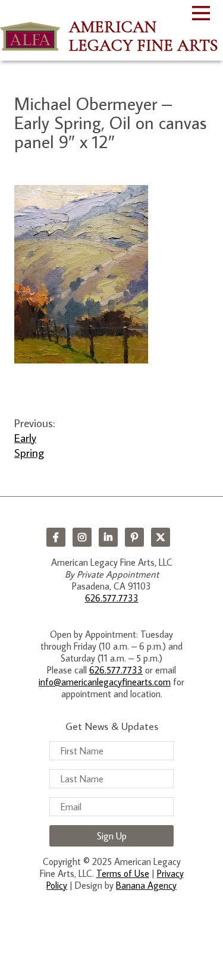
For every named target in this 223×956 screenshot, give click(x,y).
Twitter (160, 537)
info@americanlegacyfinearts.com (105, 682)
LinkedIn (108, 537)
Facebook (55, 537)
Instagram (82, 537)
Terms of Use (122, 873)
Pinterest (134, 537)
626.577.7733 (112, 598)
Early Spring (29, 445)
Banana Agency (146, 885)
